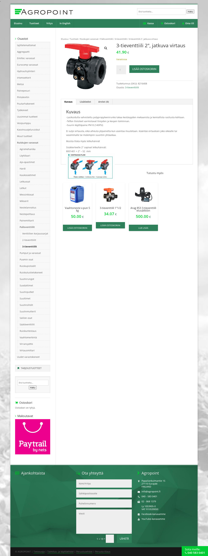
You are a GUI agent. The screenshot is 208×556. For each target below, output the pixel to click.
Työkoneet (22, 110)
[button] (106, 48)
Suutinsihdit (26, 304)
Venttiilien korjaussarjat (35, 233)
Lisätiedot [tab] (85, 101)
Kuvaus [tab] (68, 101)
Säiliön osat (26, 317)
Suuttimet (25, 298)
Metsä (20, 84)
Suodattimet (26, 285)
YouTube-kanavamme (153, 518)
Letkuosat (25, 181)
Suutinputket (27, 292)
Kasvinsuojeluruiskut (28, 129)
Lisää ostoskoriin (144, 69)
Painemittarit (27, 220)
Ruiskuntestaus (28, 330)
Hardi (23, 168)
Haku (190, 11)
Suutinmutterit (28, 311)
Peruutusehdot (84, 551)
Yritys (49, 23)
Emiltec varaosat (26, 58)
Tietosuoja (39, 551)
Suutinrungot (27, 279)
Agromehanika (27, 149)
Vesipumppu (24, 123)
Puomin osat (26, 259)
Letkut (23, 188)
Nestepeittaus (27, 214)
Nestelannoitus (28, 207)
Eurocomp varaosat (27, 64)
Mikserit (24, 201)
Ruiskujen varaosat (89, 38)
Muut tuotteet (24, 136)
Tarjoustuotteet (31, 368)
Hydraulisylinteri (26, 71)
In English (65, 23)
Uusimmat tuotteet (27, 116)
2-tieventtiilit (29, 240)
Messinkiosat (27, 194)
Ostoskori (169, 23)
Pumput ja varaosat (30, 253)
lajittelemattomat (26, 45)
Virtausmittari (27, 350)
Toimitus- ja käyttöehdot (60, 551)
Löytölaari (25, 155)
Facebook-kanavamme (154, 514)
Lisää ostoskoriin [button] (77, 227)
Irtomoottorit (24, 77)
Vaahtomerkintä (28, 337)
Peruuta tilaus (102, 551)
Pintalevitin (23, 97)
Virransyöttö (26, 343)
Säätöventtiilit (27, 324)
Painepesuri (23, 90)
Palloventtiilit (106, 38)
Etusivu (18, 23)
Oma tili (189, 23)
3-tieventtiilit (121, 38)
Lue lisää (143, 227)
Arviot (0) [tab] (103, 101)
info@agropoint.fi (151, 491)
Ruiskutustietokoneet (31, 272)
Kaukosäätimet (28, 175)
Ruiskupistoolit (28, 266)
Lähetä (124, 538)
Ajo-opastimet (27, 162)
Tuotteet (34, 23)
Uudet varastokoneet (28, 356)
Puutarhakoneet (25, 103)
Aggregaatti (23, 51)
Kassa (150, 23)
